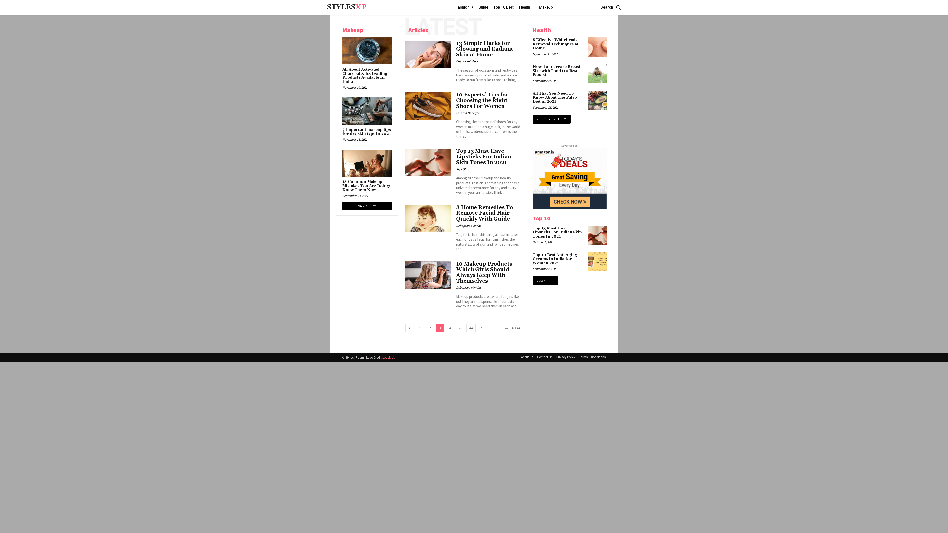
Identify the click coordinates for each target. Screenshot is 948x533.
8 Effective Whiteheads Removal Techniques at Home (555, 44)
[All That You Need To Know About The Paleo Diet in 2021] (597, 100)
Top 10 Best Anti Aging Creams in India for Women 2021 (555, 259)
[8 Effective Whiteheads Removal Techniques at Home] (597, 47)
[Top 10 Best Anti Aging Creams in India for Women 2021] (597, 261)
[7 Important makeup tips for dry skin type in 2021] (367, 111)
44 (471, 328)
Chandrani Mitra (467, 61)
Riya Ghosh (463, 169)
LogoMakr (389, 357)
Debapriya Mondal (468, 226)
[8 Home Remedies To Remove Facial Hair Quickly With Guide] (428, 218)
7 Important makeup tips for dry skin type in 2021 (366, 131)
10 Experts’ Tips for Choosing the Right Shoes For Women (482, 101)
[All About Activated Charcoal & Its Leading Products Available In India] (367, 50)
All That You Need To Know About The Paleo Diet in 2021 (555, 97)
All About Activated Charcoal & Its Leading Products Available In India (364, 75)
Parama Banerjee (467, 113)
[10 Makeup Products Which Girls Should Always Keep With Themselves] (428, 275)
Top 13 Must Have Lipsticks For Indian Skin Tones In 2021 (483, 157)
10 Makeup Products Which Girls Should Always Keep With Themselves (484, 272)
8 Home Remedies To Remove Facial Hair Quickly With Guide (484, 213)
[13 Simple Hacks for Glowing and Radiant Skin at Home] (428, 54)
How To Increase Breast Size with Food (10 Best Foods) (556, 70)
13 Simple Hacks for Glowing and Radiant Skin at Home (484, 49)
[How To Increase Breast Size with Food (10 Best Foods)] (597, 73)
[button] (610, 7)
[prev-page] (409, 328)
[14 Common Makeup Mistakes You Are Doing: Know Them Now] (367, 163)
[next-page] (482, 328)
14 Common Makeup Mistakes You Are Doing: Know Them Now (366, 185)
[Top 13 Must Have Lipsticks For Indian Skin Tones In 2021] (428, 162)
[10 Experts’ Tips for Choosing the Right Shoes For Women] (428, 106)
